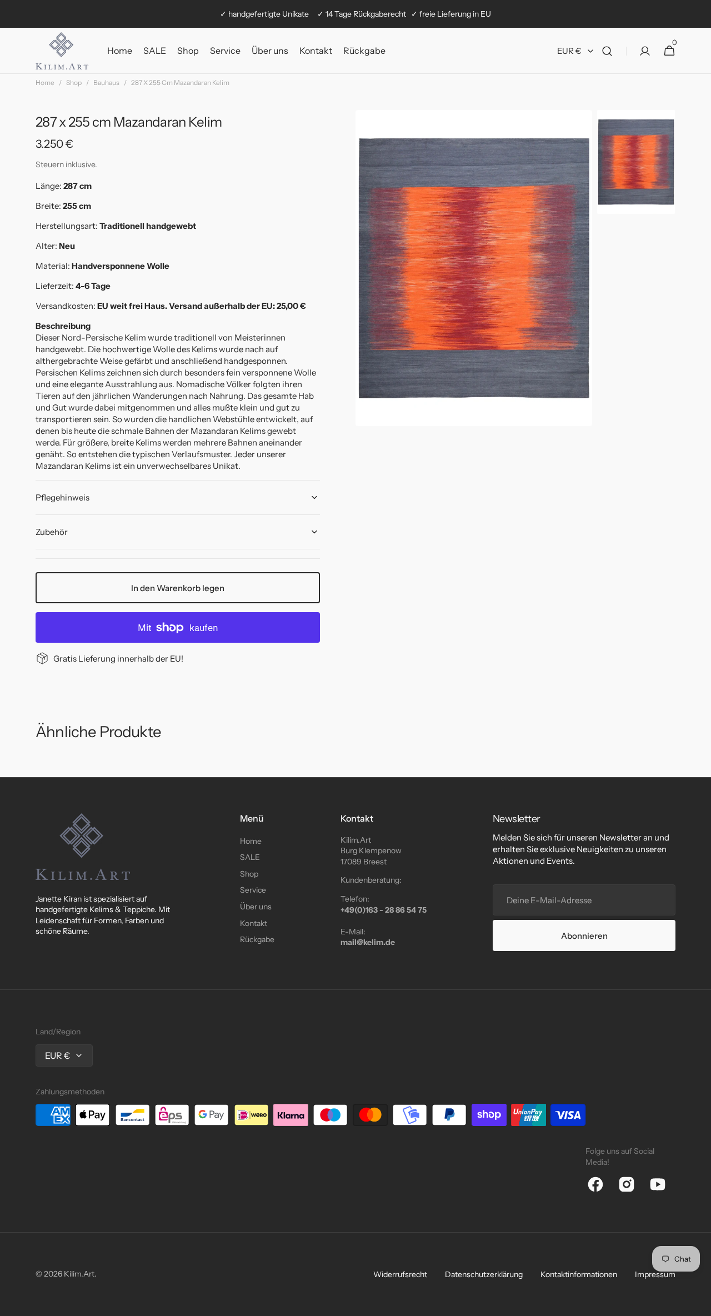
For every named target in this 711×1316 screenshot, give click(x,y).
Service (253, 890)
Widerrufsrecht (400, 1274)
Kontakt (253, 923)
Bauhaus (106, 82)
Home (45, 82)
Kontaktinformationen (578, 1274)
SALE (250, 857)
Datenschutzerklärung (484, 1274)
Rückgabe (257, 939)
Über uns (256, 907)
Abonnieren (584, 935)
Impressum (655, 1274)
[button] (607, 51)
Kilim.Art (79, 1274)
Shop (74, 82)
